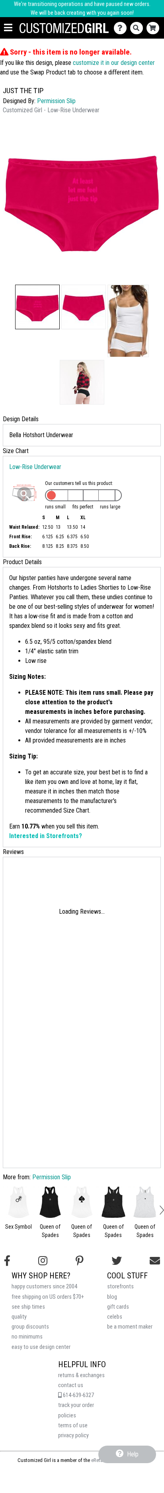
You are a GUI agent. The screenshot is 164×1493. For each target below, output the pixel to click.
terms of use (73, 1425)
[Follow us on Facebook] (7, 1261)
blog (112, 1297)
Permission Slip (56, 101)
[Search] (138, 28)
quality (19, 1316)
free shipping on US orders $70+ (48, 1297)
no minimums (27, 1336)
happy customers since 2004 (44, 1286)
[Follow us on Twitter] (116, 1261)
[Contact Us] (122, 28)
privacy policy (73, 1435)
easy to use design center (41, 1347)
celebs (114, 1316)
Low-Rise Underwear (35, 467)
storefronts (120, 1286)
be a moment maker (129, 1326)
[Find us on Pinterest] (80, 1261)
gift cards (118, 1306)
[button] (37, 307)
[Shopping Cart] (154, 28)
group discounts (30, 1326)
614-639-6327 (78, 1395)
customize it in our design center (114, 62)
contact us (70, 1385)
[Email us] (155, 1261)
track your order (76, 1405)
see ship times (28, 1306)
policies (67, 1415)
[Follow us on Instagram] (42, 1261)
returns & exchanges (81, 1375)
